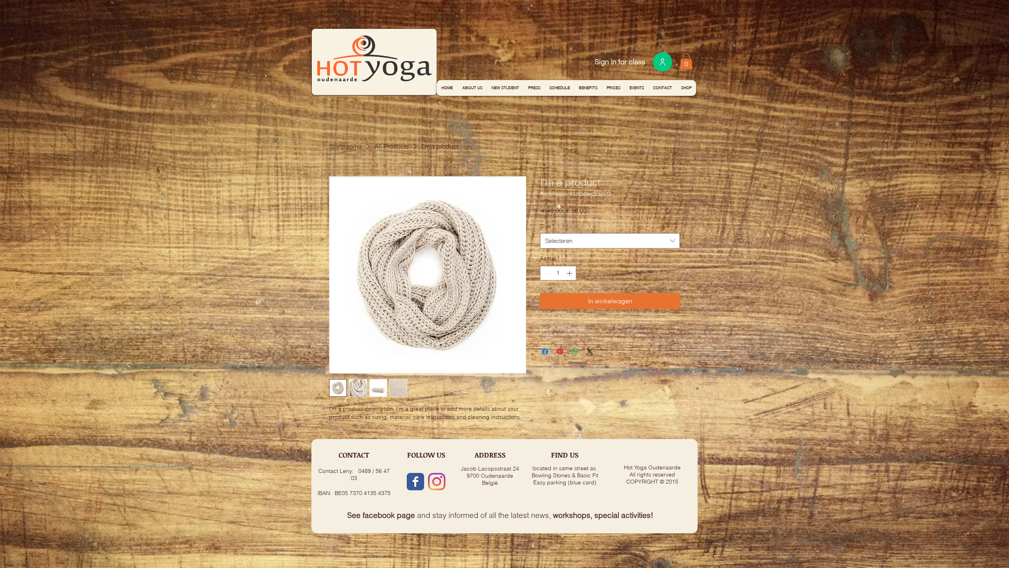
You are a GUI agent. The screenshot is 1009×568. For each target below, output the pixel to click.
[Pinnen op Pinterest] (560, 351)
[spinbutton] (558, 273)
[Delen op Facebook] (545, 351)
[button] (686, 61)
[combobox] (610, 240)
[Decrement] (546, 273)
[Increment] (570, 273)
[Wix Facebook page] (415, 481)
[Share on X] (590, 351)
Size (547, 226)
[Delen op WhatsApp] (575, 351)
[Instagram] (436, 481)
